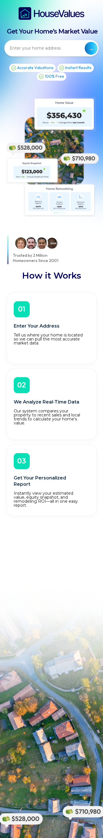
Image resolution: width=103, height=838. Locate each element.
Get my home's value (91, 48)
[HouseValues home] (51, 13)
